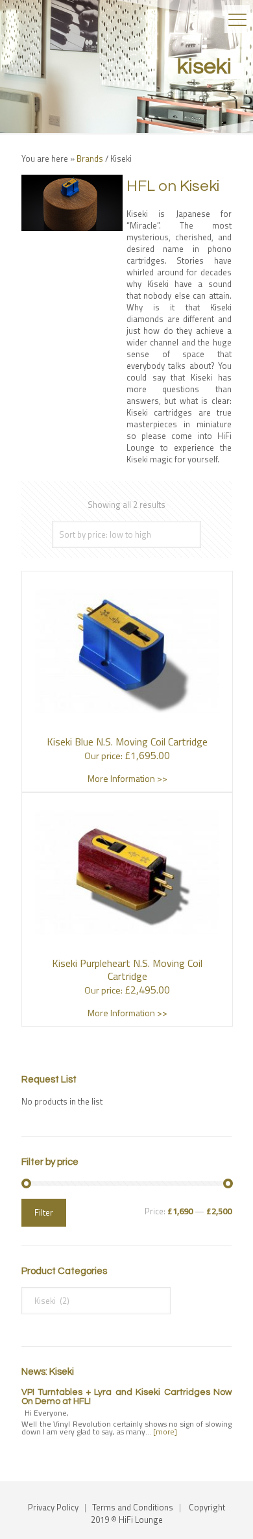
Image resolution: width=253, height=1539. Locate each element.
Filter (43, 1212)
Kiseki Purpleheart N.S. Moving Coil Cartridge (127, 969)
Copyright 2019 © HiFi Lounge (158, 1513)
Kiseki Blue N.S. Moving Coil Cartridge (127, 741)
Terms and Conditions (132, 1507)
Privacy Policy (53, 1507)
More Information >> (127, 778)
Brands (90, 158)
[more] (165, 1431)
